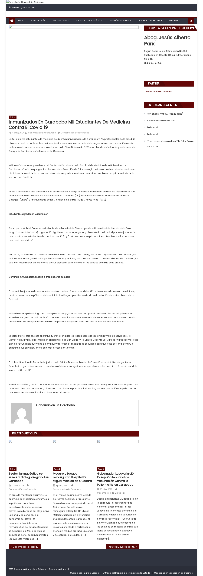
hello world (153, 127)
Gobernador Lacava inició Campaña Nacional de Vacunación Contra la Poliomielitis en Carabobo (115, 479)
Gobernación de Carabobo (42, 132)
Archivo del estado (150, 20)
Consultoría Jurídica (89, 20)
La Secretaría (37, 20)
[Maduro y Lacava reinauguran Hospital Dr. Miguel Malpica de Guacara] (74, 453)
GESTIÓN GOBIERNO (120, 20)
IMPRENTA (174, 20)
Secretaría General (59, 569)
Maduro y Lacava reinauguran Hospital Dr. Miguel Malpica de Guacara (72, 477)
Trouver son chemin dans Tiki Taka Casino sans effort (170, 143)
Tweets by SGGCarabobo (158, 91)
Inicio (21, 20)
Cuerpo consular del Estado (84, 572)
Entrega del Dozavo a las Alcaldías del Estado (126, 572)
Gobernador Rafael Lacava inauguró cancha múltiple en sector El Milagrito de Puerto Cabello (27, 546)
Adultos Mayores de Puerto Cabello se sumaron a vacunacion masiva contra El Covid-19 (124, 546)
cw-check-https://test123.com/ (165, 113)
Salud (13, 117)
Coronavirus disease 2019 (161, 120)
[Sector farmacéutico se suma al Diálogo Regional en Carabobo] (29, 453)
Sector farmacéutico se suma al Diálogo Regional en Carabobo (29, 477)
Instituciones (61, 20)
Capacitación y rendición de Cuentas (173, 572)
